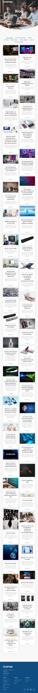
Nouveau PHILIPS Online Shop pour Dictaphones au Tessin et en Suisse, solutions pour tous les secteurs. (11, 140)
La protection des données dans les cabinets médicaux (11, 436)
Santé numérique (10, 533)
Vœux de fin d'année (10, 563)
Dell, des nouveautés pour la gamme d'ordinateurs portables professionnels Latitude (27, 278)
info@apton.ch (5, 671)
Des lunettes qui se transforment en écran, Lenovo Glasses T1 (10, 168)
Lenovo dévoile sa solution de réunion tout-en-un (27, 248)
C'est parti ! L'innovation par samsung (10, 616)
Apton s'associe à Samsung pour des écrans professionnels (11, 464)
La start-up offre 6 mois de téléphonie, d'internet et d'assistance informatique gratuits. (27, 529)
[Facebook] (24, 689)
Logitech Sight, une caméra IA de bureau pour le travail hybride (11, 113)
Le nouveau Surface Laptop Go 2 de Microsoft (27, 306)
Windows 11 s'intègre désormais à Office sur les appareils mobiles (11, 410)
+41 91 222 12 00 (6, 673)
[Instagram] (34, 689)
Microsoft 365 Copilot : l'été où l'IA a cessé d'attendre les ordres (10, 60)
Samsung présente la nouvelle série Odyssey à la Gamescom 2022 (27, 163)
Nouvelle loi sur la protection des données (27, 633)
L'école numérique (27, 500)
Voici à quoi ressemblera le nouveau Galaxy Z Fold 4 (27, 359)
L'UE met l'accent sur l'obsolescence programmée (10, 197)
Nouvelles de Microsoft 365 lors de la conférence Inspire (10, 588)
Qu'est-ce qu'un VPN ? (10, 248)
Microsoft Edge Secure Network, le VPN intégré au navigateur (27, 221)
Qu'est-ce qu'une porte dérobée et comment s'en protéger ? (10, 353)
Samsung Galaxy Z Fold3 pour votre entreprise (27, 607)
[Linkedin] (27, 689)
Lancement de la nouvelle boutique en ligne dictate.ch (27, 108)
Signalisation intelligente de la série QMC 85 (27, 83)
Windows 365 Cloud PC (27, 582)
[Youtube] (31, 689)
